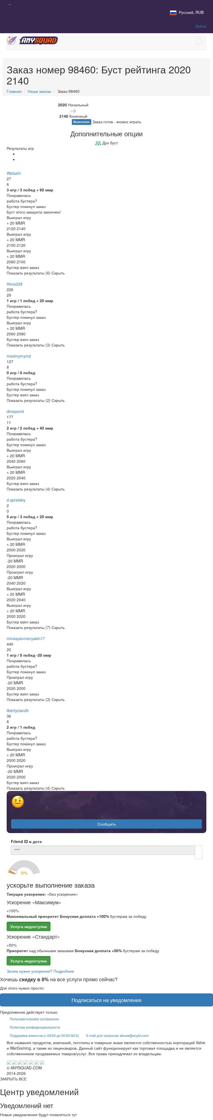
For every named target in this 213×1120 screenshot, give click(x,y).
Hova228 (14, 284)
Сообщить (106, 824)
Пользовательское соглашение (34, 1018)
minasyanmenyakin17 (26, 638)
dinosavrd (15, 411)
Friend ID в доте (26, 841)
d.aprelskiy (16, 500)
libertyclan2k (18, 710)
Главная (14, 91)
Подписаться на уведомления (106, 999)
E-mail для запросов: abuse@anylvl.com (117, 1035)
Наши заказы (39, 91)
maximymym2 (19, 356)
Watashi (14, 173)
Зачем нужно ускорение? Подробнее (40, 971)
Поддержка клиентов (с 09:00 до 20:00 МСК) (44, 1035)
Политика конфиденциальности (35, 1027)
